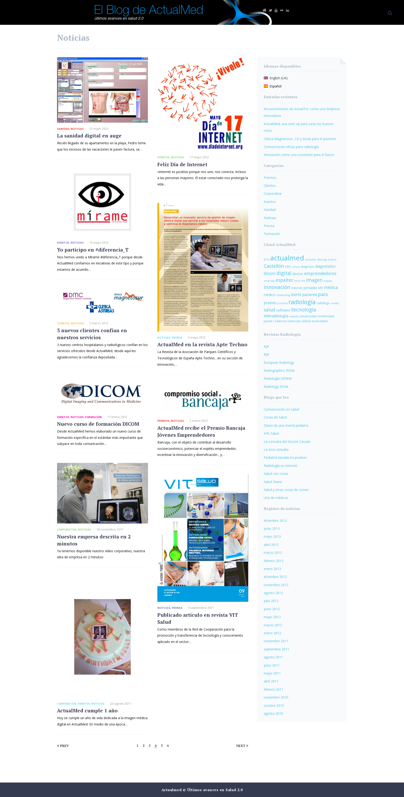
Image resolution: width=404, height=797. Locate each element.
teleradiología (276, 315)
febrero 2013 (273, 561)
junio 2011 (272, 665)
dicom (270, 273)
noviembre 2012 (276, 585)
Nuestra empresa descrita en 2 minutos (94, 540)
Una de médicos (276, 497)
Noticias (77, 128)
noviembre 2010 (276, 697)
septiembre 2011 (276, 649)
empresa (269, 280)
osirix (296, 294)
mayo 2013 (272, 536)
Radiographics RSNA (279, 370)
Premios (163, 420)
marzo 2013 (273, 552)
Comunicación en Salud (281, 409)
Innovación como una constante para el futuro (299, 154)
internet (297, 288)
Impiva (328, 280)
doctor (297, 273)
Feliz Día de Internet (182, 164)
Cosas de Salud (275, 417)
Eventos (163, 157)
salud (269, 310)
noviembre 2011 (276, 641)
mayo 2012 (272, 617)
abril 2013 (271, 544)
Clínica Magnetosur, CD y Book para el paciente (300, 139)
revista (335, 303)
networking (283, 295)
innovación (277, 287)
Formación (93, 417)
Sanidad (63, 128)
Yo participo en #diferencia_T (93, 249)
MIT (320, 288)
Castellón (274, 266)
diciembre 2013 (275, 520)
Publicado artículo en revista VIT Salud (197, 618)
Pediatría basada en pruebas (285, 457)
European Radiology (279, 362)
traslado (294, 316)
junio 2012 (272, 609)
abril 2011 (271, 681)
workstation (320, 321)
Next (241, 745)
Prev (64, 745)
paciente (309, 294)
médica (331, 287)
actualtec (311, 259)
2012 (266, 259)
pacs (323, 294)
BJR (266, 354)
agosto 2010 (273, 713)
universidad (308, 316)
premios (282, 303)
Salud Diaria (273, 482)
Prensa (177, 337)
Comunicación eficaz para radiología (291, 146)
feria (297, 280)
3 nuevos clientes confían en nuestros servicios (92, 334)
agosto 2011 (273, 657)
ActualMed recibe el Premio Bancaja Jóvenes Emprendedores (201, 431)
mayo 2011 (272, 673)
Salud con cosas (276, 473)
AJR (266, 346)
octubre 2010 (274, 705)
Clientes (63, 323)
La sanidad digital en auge (89, 135)
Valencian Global (299, 321)
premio (270, 302)
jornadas (310, 287)
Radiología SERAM (278, 378)
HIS (303, 280)
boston (332, 259)
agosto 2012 (273, 593)
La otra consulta (276, 449)
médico (269, 294)
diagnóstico (325, 266)
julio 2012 (271, 601)
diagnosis (307, 266)
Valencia (280, 321)
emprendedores (320, 273)
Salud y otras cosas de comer (286, 489)
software (283, 310)
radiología (302, 302)
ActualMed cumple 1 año (87, 710)
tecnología (303, 309)
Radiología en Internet (280, 465)
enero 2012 (272, 633)
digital (284, 273)
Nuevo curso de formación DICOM (98, 424)
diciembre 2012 (275, 576)
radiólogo (323, 303)
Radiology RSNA (276, 386)
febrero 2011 (273, 689)
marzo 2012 (273, 625)
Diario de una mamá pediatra (286, 425)
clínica (296, 266)
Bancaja (322, 259)
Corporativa (66, 529)
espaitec (284, 280)
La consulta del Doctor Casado (287, 441)
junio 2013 (272, 528)
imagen (314, 280)
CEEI (288, 266)
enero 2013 (272, 568)
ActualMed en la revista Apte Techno (202, 344)
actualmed (287, 258)
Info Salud (271, 433)
